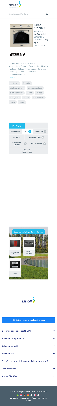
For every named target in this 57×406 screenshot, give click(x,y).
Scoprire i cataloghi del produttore (28, 231)
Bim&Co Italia (39, 34)
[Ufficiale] (17, 126)
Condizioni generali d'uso (19, 398)
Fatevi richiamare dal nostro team (30, 320)
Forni (43, 45)
